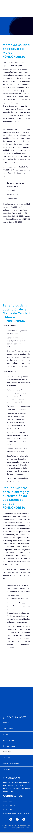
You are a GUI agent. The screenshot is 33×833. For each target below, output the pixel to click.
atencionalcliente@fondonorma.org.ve (16, 813)
